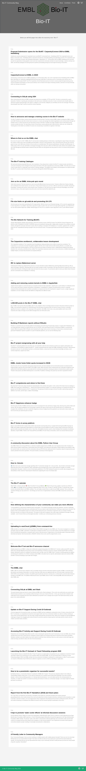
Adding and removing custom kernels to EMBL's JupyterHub (34, 283)
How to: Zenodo (17, 463)
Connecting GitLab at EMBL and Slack (25, 589)
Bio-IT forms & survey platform (22, 423)
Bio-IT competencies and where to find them (28, 383)
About (61, 3)
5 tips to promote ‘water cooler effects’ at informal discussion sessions (38, 713)
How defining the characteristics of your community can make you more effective (42, 505)
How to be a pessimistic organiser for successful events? (33, 671)
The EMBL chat (16, 568)
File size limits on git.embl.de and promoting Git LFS (31, 201)
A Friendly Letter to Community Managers (27, 734)
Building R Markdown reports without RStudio (28, 323)
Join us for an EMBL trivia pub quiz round (27, 181)
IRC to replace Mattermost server (23, 263)
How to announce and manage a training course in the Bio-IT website (37, 116)
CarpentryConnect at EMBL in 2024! (24, 75)
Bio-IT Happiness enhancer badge (24, 403)
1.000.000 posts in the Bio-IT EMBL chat (26, 303)
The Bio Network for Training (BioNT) (25, 220)
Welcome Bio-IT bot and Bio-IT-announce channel (30, 546)
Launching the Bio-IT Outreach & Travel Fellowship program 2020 (36, 651)
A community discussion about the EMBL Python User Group (34, 443)
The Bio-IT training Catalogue (22, 161)
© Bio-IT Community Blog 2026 (11, 768)
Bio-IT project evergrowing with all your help (28, 343)
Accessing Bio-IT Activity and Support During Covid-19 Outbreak (36, 631)
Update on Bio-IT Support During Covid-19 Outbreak (31, 609)
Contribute (67, 3)
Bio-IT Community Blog (10, 3)
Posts (73, 3)
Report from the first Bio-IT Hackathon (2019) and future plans (34, 693)
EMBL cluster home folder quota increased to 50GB (30, 363)
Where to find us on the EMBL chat (24, 138)
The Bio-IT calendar (18, 483)
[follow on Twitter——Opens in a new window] (78, 3)
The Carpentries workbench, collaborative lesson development (35, 241)
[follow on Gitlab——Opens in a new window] (82, 3)
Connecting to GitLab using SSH (23, 96)
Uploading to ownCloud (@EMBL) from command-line (31, 526)
